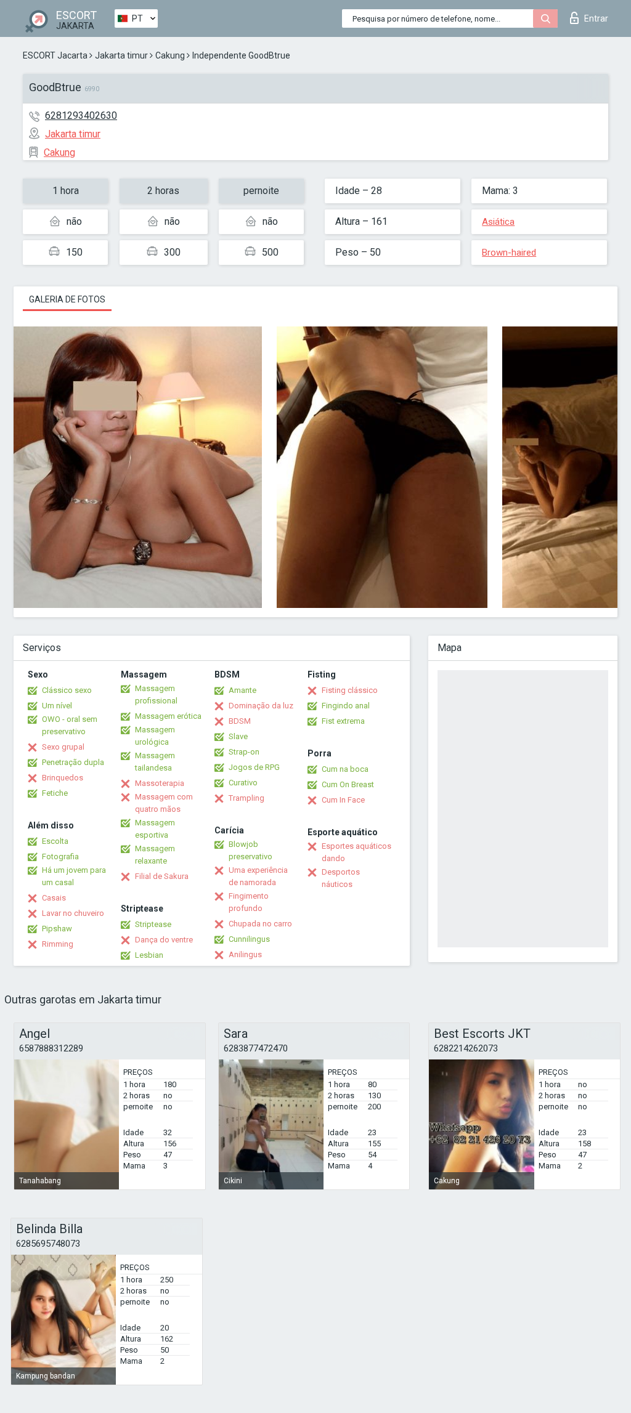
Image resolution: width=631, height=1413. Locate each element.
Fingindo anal (346, 705)
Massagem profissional (156, 694)
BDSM (240, 721)
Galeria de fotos (67, 299)
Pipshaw (57, 928)
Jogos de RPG (254, 767)
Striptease (153, 924)
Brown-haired (509, 252)
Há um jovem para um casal (74, 876)
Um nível (57, 705)
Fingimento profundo (249, 902)
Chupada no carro (260, 923)
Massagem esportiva (155, 829)
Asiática (498, 221)
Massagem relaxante (155, 854)
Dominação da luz (261, 705)
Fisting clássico (350, 690)
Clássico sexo (67, 690)
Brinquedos (62, 777)
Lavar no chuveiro (73, 913)
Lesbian (149, 955)
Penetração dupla (73, 762)
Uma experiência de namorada (258, 876)
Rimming (57, 944)
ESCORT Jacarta (55, 55)
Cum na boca (345, 769)
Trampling (246, 798)
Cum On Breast (348, 784)
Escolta (55, 841)
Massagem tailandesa (155, 761)
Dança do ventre (164, 939)
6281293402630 (81, 115)
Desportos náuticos (341, 878)
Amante (242, 690)
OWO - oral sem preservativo (69, 725)
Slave (238, 736)
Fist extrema (343, 721)
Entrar (596, 18)
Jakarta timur (121, 55)
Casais (54, 897)
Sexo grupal (63, 746)
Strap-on (244, 751)
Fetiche (55, 793)
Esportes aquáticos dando (356, 852)
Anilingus (245, 954)
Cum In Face (343, 799)
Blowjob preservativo (250, 850)
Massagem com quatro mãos (164, 803)
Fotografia (60, 856)
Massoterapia (159, 783)
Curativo (243, 782)
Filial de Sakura (162, 876)
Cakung (170, 55)
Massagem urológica (155, 736)
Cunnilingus (249, 939)
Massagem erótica (168, 716)
